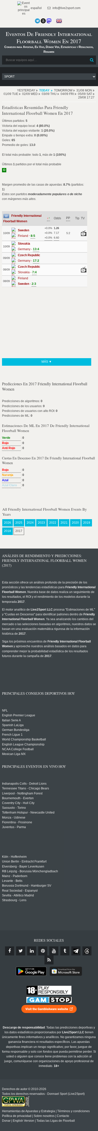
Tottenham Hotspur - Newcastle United (28, 812)
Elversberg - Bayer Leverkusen (23, 866)
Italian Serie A (11, 720)
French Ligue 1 (12, 734)
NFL (5, 710)
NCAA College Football (18, 749)
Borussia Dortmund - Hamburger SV (26, 885)
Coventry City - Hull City (18, 803)
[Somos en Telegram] (37, 20)
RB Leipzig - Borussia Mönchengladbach (30, 871)
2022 (52, 522)
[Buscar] (92, 60)
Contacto (63, 1116)
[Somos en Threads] (43, 20)
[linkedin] (31, 950)
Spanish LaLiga (13, 725)
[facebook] (9, 950)
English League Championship (23, 744)
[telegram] (75, 950)
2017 (18, 531)
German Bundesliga (15, 730)
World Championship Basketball (24, 739)
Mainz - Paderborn (14, 876)
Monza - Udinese (13, 817)
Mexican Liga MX (14, 754)
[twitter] (20, 950)
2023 (41, 522)
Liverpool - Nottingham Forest (22, 793)
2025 (18, 522)
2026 (7, 522)
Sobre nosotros (44, 1116)
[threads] (86, 950)
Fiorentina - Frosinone (17, 822)
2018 (7, 531)
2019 (86, 522)
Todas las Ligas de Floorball (55, 1120)
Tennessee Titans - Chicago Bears (25, 788)
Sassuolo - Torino (14, 808)
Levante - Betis (12, 881)
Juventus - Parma (14, 827)
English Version (23, 1120)
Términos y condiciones (73, 1111)
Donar (6, 1120)
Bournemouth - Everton (18, 798)
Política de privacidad (16, 1116)
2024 (30, 522)
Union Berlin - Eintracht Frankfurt (24, 861)
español (36, 8)
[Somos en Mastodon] (49, 20)
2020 (75, 522)
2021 (64, 522)
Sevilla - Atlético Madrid (18, 895)
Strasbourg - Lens (14, 900)
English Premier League (18, 715)
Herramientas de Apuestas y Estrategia (28, 1111)
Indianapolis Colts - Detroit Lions (24, 783)
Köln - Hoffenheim (14, 856)
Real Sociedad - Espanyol (20, 890)
